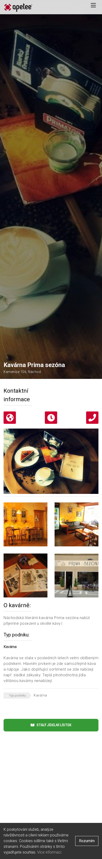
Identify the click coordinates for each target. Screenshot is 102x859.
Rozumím (87, 841)
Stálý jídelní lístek (52, 725)
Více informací (49, 852)
